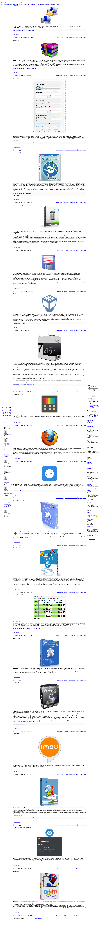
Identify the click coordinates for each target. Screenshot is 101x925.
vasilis (89, 462)
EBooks (11, 4)
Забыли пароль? (93, 405)
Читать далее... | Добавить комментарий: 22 (66, 150)
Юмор (28, 4)
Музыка (25, 4)
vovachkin (90, 526)
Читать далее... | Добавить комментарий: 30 (66, 461)
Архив (6, 418)
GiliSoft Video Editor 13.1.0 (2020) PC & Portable (8, 504)
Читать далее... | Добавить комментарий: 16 (66, 680)
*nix (31, 4)
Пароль (93, 391)
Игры (22, 4)
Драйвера (19, 4)
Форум (8, 4)
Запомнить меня (94, 401)
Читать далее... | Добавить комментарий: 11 (66, 635)
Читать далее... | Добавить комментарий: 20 (66, 202)
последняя (39, 918)
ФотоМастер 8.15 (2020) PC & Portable (8, 455)
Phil (20, 37)
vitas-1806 (90, 440)
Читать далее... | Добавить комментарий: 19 (66, 330)
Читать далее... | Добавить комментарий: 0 (67, 425)
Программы (3, 4)
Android (15, 4)
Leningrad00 (91, 420)
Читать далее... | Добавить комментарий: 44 (66, 75)
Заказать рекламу (49, 4)
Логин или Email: (93, 387)
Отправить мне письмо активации (93, 407)
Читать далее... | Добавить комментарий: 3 (67, 868)
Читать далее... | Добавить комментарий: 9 (67, 250)
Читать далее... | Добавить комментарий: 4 (67, 37)
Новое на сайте (56, 4)
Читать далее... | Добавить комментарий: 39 (66, 291)
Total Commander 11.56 (7, 444)
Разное (33, 4)
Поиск (43, 4)
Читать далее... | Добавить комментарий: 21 (66, 545)
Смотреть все (92, 539)
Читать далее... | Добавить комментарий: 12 (66, 915)
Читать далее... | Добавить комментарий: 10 (66, 592)
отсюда (95, 416)
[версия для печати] (81, 37)
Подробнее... (17, 34)
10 (31, 918)
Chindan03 (91, 426)
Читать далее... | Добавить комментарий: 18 (66, 825)
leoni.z (89, 457)
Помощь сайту (38, 4)
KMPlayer (58, 901)
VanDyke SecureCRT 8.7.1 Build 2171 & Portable (8, 493)
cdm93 (89, 502)
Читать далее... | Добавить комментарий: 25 (66, 498)
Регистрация (93, 403)
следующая (34, 918)
